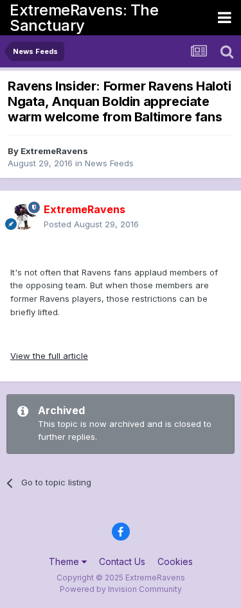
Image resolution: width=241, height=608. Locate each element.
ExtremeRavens (54, 151)
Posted (91, 224)
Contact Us (122, 561)
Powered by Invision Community (121, 589)
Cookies (175, 561)
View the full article (49, 356)
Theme (65, 561)
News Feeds (109, 163)
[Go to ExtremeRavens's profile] (23, 217)
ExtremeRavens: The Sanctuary (84, 18)
